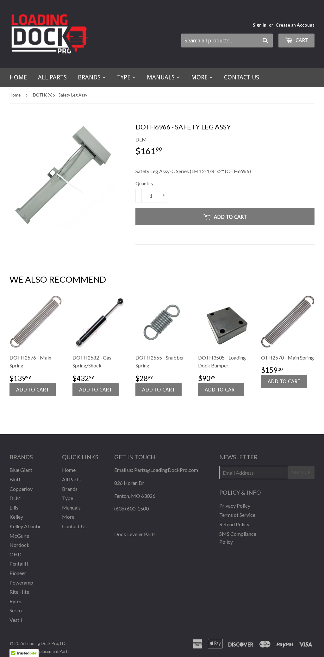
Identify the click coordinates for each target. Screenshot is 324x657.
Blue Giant (20, 470)
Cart (301, 40)
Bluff (15, 479)
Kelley (16, 517)
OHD (15, 554)
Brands (90, 77)
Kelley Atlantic (25, 526)
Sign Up (301, 472)
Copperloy (21, 489)
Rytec (15, 601)
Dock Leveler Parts (135, 534)
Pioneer (17, 573)
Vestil (15, 620)
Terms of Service (237, 515)
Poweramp (21, 582)
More (200, 77)
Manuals (161, 77)
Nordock (19, 545)
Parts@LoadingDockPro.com (166, 470)
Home (18, 77)
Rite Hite (19, 592)
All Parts (52, 77)
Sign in (259, 25)
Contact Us (241, 77)
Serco (15, 610)
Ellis (13, 507)
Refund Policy (234, 524)
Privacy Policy (234, 506)
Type (124, 77)
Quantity (144, 183)
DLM (15, 498)
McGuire (19, 536)
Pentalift (18, 563)
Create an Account (295, 25)
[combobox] (227, 40)
